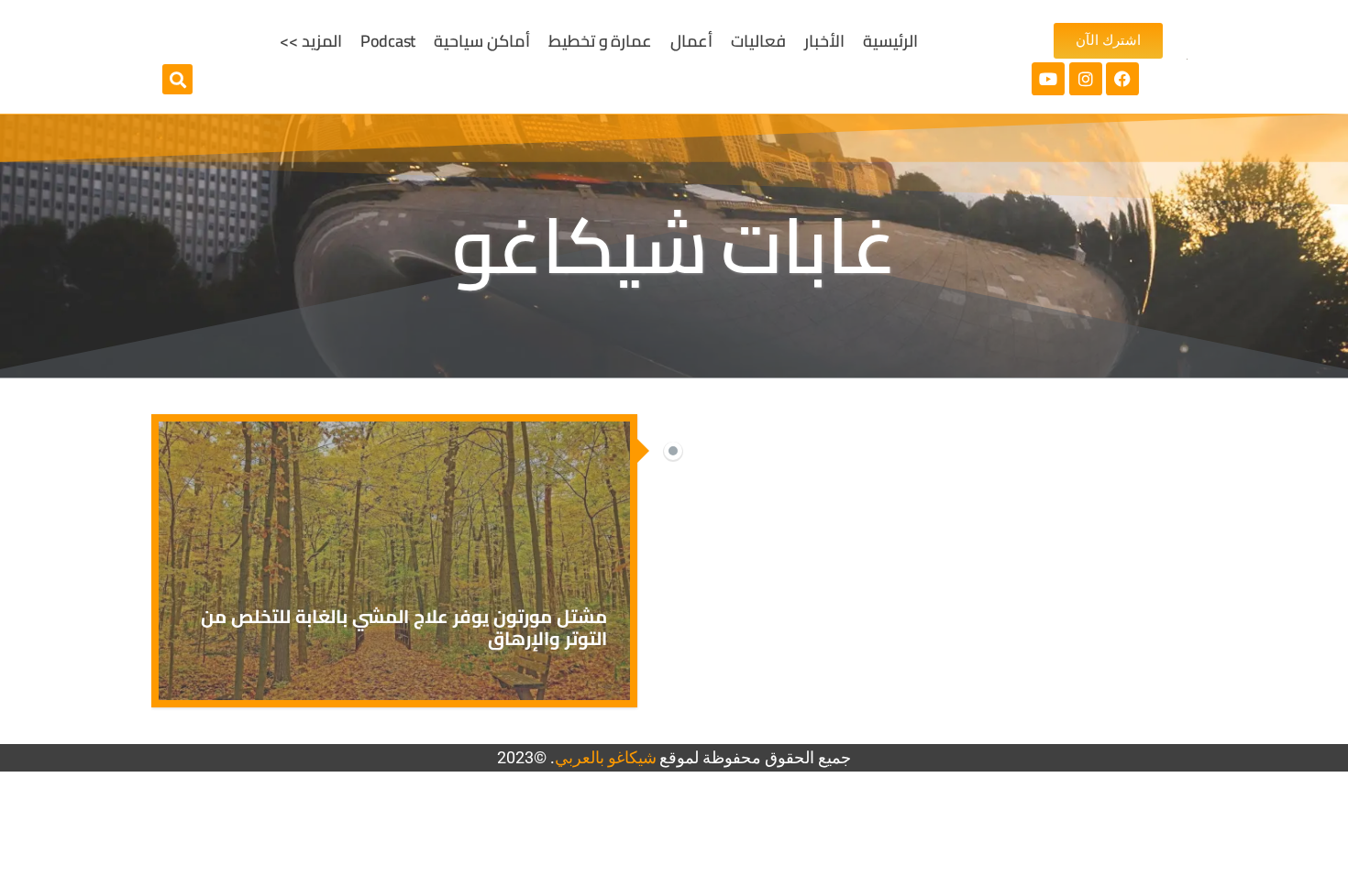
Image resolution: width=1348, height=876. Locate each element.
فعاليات (758, 41)
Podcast (387, 41)
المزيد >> (311, 41)
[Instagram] (1085, 78)
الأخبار (824, 41)
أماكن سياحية (482, 41)
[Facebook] (1122, 78)
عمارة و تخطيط (600, 41)
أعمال (691, 41)
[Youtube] (1048, 78)
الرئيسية (890, 41)
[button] (177, 79)
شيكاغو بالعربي (606, 757)
